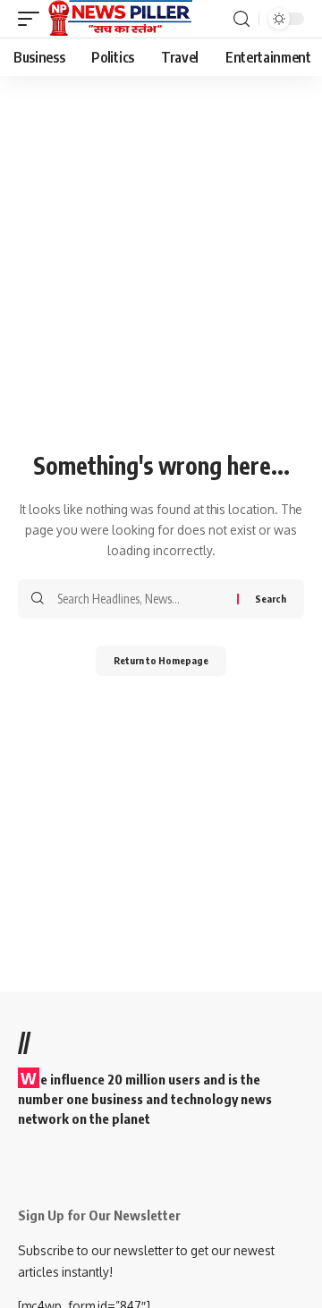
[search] (241, 19)
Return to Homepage (161, 660)
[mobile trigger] (33, 19)
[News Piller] (120, 19)
